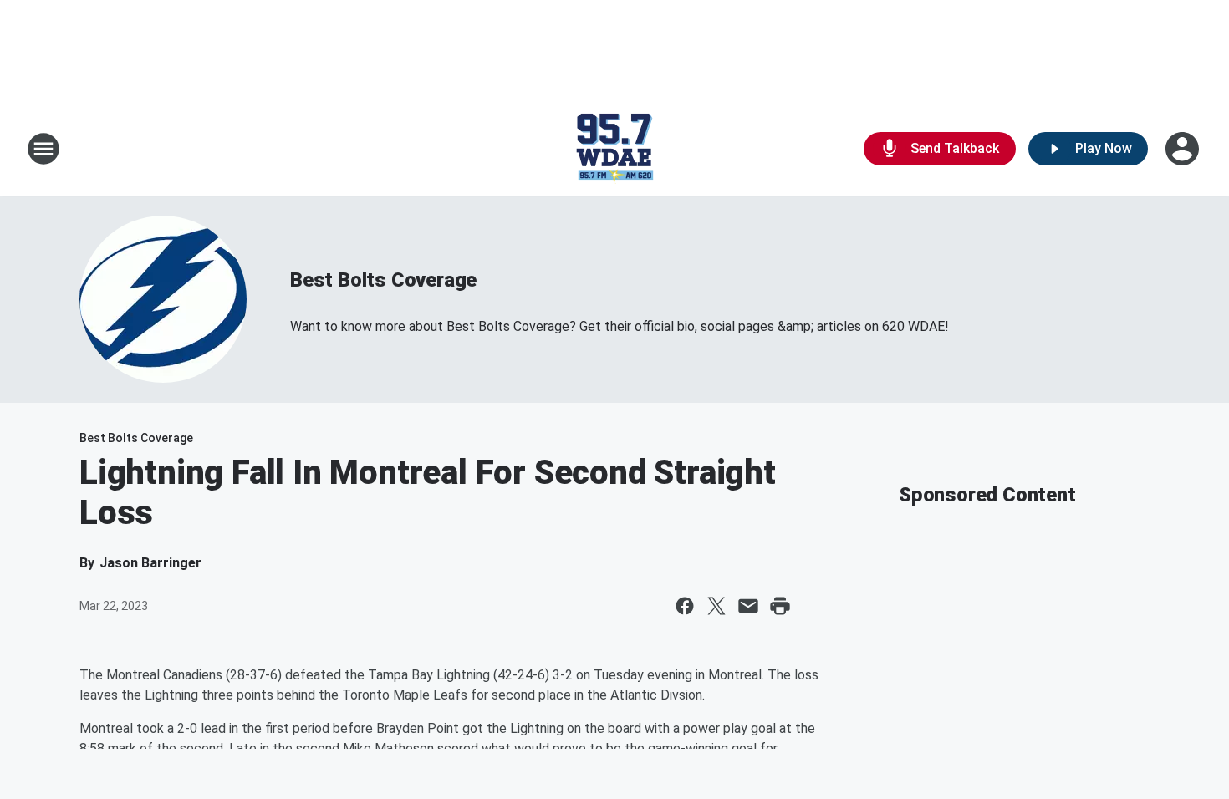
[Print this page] (780, 606)
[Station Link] (614, 148)
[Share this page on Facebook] (684, 606)
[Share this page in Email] (748, 606)
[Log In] (1183, 148)
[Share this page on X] (716, 606)
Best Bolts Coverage (383, 280)
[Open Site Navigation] (43, 148)
